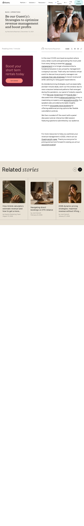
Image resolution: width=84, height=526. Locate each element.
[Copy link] (81, 49)
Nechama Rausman (13, 32)
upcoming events (48, 145)
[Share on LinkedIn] (78, 49)
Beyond (50, 95)
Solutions (32, 2)
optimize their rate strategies (53, 77)
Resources (41, 2)
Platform (22, 2)
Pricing (50, 2)
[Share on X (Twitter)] (72, 49)
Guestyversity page (49, 139)
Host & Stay (71, 95)
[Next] (80, 169)
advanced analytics (67, 97)
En (65, 2)
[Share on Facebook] (75, 49)
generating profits (71, 100)
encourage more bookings (60, 105)
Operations (15, 12)
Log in (70, 2)
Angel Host (58, 95)
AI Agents (59, 2)
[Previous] (75, 169)
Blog (7, 12)
